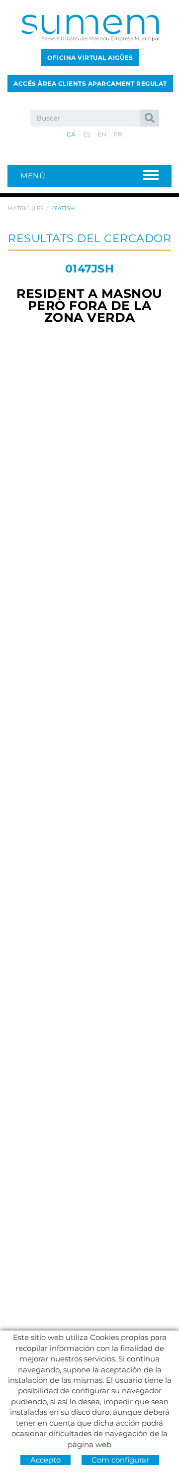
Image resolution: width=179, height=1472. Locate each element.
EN (102, 134)
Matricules (25, 208)
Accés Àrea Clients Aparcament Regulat (90, 83)
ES (87, 134)
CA (71, 134)
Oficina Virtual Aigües (90, 57)
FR (118, 134)
